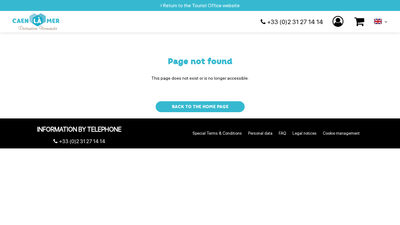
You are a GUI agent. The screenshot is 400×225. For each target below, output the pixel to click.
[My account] (338, 21)
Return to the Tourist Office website (201, 5)
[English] (381, 23)
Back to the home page (200, 106)
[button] (359, 21)
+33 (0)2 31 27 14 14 (295, 22)
